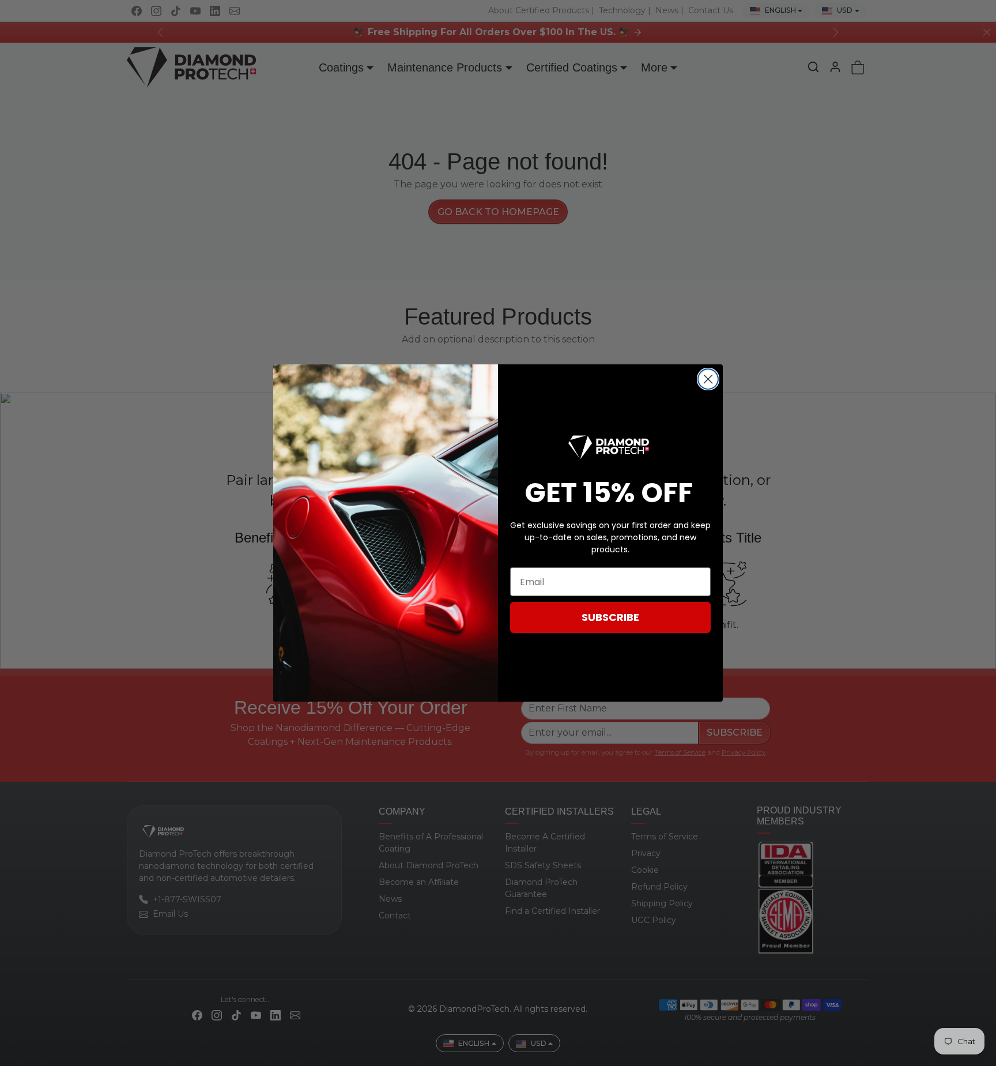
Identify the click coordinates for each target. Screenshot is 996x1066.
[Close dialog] (708, 379)
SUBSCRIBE (610, 617)
